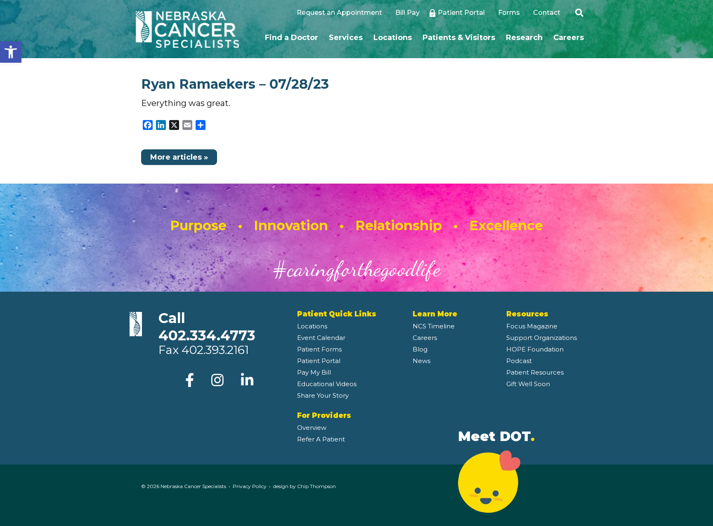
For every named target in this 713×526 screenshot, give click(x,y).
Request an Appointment (339, 13)
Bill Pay (407, 13)
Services (346, 37)
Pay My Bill (314, 372)
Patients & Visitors (459, 37)
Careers (568, 37)
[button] (10, 52)
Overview (311, 428)
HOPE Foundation (535, 349)
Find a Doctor (291, 37)
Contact (546, 13)
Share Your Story (323, 395)
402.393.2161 (215, 350)
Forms (509, 13)
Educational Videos (326, 384)
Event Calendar (321, 338)
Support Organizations (541, 338)
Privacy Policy (250, 486)
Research (524, 37)
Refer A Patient (321, 439)
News (421, 361)
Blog (420, 349)
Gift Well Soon (528, 384)
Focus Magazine (531, 326)
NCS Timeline (434, 326)
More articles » (179, 157)
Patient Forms (319, 349)
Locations (392, 37)
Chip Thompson (316, 486)
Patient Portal (461, 13)
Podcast (519, 361)
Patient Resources (535, 372)
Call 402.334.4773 (206, 326)
